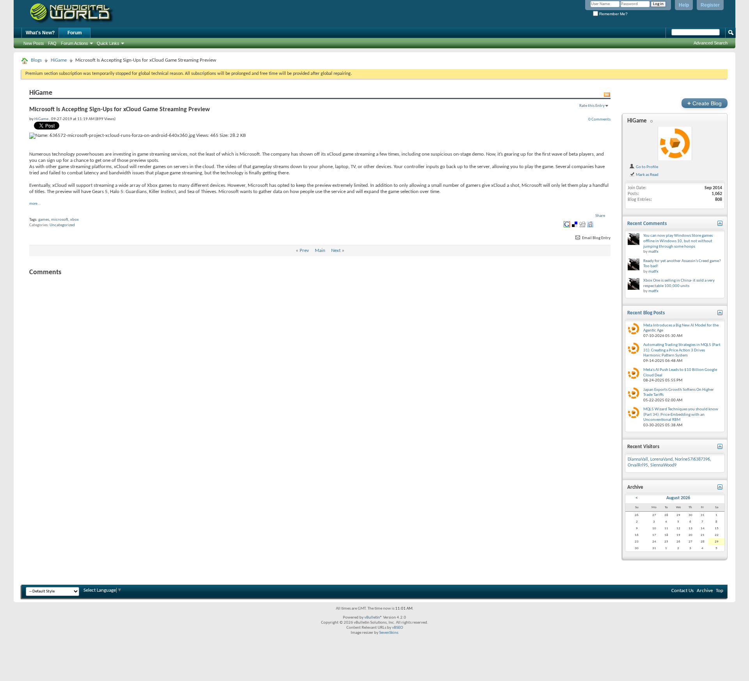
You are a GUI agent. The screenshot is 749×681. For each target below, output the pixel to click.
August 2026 (678, 498)
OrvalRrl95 (638, 465)
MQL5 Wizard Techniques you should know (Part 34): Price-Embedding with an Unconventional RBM (680, 414)
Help (684, 5)
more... (35, 204)
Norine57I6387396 (692, 459)
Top (719, 590)
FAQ (52, 43)
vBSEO (397, 628)
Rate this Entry (592, 105)
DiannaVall (638, 459)
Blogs (36, 60)
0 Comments (599, 119)
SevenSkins (388, 633)
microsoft (59, 220)
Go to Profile (646, 167)
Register (710, 5)
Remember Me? (613, 14)
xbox (74, 220)
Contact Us (682, 590)
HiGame (59, 60)
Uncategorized (62, 225)
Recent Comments (647, 223)
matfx (653, 252)
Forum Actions (74, 43)
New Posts (33, 43)
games (43, 220)
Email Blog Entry (596, 238)
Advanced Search (711, 43)
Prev (304, 250)
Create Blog (704, 103)
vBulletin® (373, 617)
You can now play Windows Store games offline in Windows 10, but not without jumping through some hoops (678, 241)
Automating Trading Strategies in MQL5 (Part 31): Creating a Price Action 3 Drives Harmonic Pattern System (682, 350)
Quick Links (108, 43)
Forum (74, 32)
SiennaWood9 (663, 465)
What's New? (40, 32)
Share (600, 216)
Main (320, 250)
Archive (705, 590)
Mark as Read (646, 174)
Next (336, 250)
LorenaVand (661, 459)
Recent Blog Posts (646, 313)
